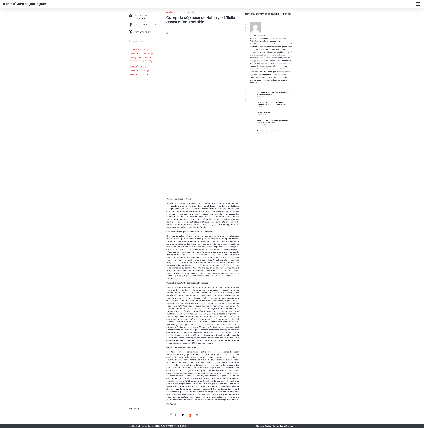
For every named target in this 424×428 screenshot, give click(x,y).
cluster (132, 53)
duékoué (145, 53)
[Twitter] (183, 415)
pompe (132, 70)
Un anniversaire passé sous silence (271, 131)
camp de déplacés (137, 49)
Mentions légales (263, 426)
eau (131, 58)
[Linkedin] (176, 415)
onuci (132, 66)
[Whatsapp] (197, 415)
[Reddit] (190, 415)
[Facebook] (170, 415)
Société (169, 12)
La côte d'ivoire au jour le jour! (24, 4)
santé (132, 74)
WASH (143, 74)
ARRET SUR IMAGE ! (264, 112)
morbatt (133, 62)
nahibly (145, 62)
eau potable (143, 58)
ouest (143, 66)
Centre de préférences (283, 426)
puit (143, 70)
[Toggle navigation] (416, 4)
